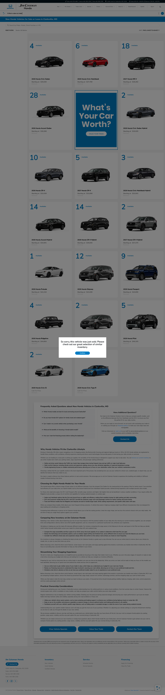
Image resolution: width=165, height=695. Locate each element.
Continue (82, 353)
